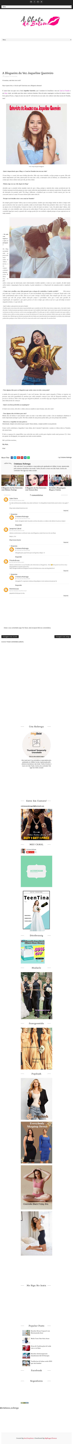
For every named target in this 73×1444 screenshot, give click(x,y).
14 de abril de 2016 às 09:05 (23, 578)
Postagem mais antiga (63, 636)
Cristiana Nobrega (21, 516)
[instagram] (31, 1)
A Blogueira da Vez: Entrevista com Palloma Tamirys (12, 489)
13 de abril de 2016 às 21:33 (17, 530)
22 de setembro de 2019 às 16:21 (19, 590)
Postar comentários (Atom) (15, 642)
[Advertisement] (37, 56)
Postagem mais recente (10, 636)
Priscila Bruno (14, 560)
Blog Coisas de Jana (15, 540)
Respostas (14, 514)
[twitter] (41, 1)
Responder (66, 510)
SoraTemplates (29, 1438)
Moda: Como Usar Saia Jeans (40, 1338)
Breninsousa (14, 589)
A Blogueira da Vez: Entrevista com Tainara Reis (35, 489)
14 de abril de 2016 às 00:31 (17, 562)
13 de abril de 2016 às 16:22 (23, 518)
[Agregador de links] (24, 1403)
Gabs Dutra (14, 498)
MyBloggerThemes (51, 1438)
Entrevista (14, 76)
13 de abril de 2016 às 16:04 (17, 500)
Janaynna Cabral (15, 528)
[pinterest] (38, 1)
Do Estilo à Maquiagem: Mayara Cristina (57, 489)
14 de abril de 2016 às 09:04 (23, 550)
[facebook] (34, 1)
